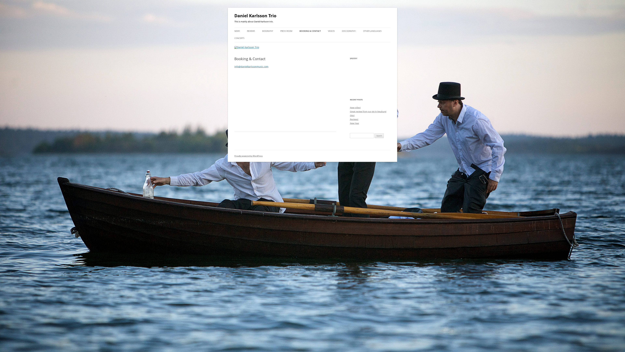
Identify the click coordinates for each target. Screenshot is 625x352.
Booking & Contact (310, 31)
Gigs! (352, 115)
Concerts (239, 38)
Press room (286, 31)
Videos (331, 31)
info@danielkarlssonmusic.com (251, 66)
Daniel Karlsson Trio (255, 16)
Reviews (251, 31)
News (237, 31)
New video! (355, 107)
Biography (267, 31)
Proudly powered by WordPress (248, 155)
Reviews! (354, 119)
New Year (354, 123)
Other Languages (372, 31)
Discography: (349, 31)
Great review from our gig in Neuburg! (368, 111)
